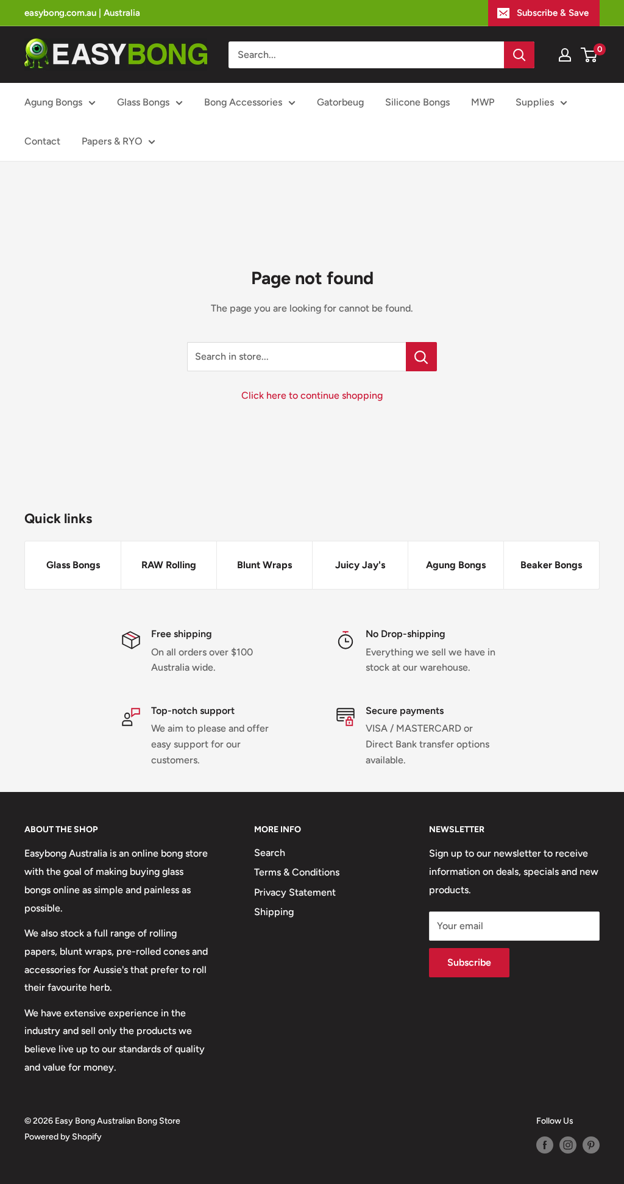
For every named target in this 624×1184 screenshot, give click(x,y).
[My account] (565, 55)
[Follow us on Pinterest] (591, 1145)
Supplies (535, 102)
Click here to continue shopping (312, 395)
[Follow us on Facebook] (544, 1145)
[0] (589, 55)
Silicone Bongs (417, 102)
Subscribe (469, 962)
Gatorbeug (340, 102)
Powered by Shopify (63, 1137)
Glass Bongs (143, 102)
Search (269, 852)
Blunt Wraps (264, 565)
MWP (482, 102)
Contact (42, 141)
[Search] (519, 54)
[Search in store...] (421, 356)
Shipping (274, 912)
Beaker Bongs (551, 565)
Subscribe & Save (553, 12)
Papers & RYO (112, 141)
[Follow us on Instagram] (567, 1145)
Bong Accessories (243, 102)
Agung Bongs (53, 102)
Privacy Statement (295, 892)
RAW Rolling (168, 565)
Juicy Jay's (360, 565)
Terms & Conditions (296, 872)
